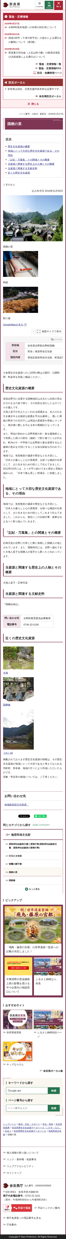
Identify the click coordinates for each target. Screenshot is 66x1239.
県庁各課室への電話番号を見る (24, 1218)
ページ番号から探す (20, 1100)
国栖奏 (12, 880)
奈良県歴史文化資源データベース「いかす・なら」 (36, 1127)
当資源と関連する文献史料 (22, 168)
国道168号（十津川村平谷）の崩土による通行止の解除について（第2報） (35, 40)
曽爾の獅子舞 (15, 864)
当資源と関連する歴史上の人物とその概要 (31, 164)
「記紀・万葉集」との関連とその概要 (29, 159)
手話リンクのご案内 (49, 1208)
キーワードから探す (20, 1082)
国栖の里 (13, 872)
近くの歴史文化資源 (19, 173)
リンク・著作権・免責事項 (21, 1159)
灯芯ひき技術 (15, 856)
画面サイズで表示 (51, 331)
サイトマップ (14, 1173)
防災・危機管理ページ (49, 73)
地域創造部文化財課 (16, 804)
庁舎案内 (11, 1224)
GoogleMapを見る (13, 324)
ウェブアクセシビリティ (20, 1166)
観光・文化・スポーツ (29, 1124)
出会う (8, 1131)
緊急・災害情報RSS (50, 68)
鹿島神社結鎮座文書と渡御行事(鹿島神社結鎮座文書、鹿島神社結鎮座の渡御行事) (33, 846)
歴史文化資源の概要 (19, 146)
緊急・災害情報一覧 (50, 64)
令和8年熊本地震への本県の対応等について (32, 27)
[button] (39, 5)
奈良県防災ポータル (50, 96)
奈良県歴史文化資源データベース (30, 1131)
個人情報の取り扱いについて (23, 1152)
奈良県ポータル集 (53, 1071)
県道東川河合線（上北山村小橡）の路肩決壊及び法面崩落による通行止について (34, 54)
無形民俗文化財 (21, 834)
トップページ (9, 1124)
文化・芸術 (47, 1124)
